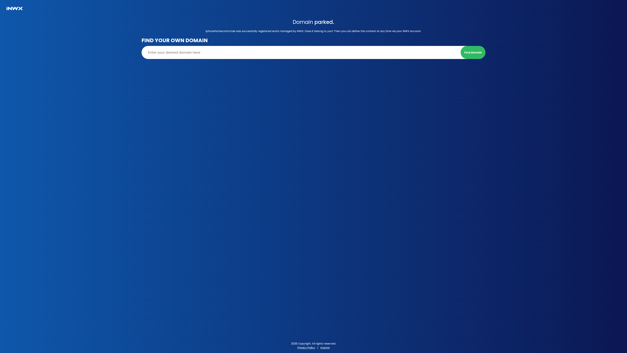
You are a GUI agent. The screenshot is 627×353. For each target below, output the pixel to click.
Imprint (325, 348)
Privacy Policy (306, 348)
